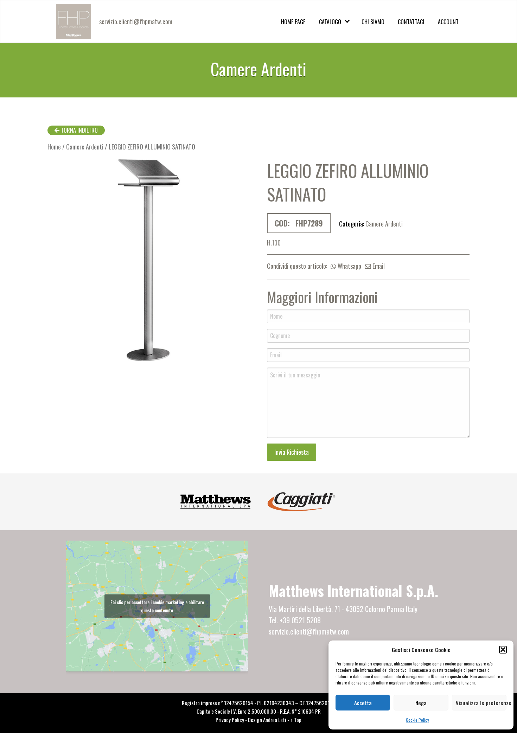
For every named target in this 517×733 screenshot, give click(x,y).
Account (448, 22)
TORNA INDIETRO (78, 130)
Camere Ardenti (84, 146)
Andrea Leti (274, 720)
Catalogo (330, 22)
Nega (421, 703)
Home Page (293, 22)
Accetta (363, 703)
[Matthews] (215, 500)
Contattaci (411, 22)
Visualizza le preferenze (481, 703)
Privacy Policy (230, 720)
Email (378, 265)
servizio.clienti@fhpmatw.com (135, 21)
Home (54, 146)
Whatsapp (348, 265)
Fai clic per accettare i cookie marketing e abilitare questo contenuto (157, 606)
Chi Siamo (373, 22)
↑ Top (295, 720)
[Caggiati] (301, 500)
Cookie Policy (417, 720)
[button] (502, 649)
